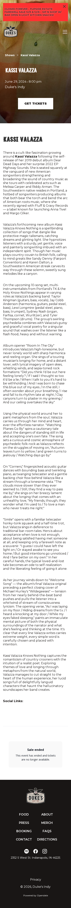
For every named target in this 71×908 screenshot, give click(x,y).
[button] (64, 31)
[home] (10, 31)
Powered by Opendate (35, 895)
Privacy (35, 879)
